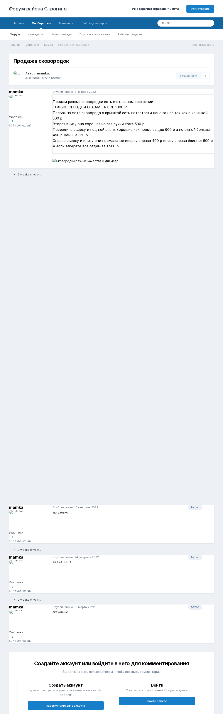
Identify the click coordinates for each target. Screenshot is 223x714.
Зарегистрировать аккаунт (65, 705)
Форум (15, 34)
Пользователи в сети (94, 34)
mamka (43, 73)
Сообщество (41, 23)
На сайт (18, 23)
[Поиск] (209, 23)
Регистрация (200, 8)
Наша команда (61, 34)
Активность (66, 23)
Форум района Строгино (38, 9)
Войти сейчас (157, 701)
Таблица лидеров (130, 34)
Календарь (35, 34)
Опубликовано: (74, 91)
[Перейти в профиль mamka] (18, 76)
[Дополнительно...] (210, 91)
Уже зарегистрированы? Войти (156, 8)
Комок (56, 78)
